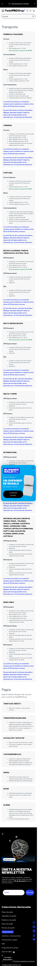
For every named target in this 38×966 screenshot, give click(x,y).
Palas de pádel (7, 912)
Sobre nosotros (8, 932)
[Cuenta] (27, 10)
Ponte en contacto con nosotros (24, 961)
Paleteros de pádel (9, 920)
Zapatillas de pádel (9, 916)
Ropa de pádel (7, 924)
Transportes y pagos (9, 940)
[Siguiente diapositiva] (34, 3)
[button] (7, 958)
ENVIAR (30, 892)
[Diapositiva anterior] (2, 3)
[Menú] (3, 11)
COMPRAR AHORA (13, 494)
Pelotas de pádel (8, 928)
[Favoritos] (30, 10)
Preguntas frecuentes (10, 948)
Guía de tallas (7, 951)
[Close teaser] (14, 952)
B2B (3, 944)
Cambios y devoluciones (11, 936)
